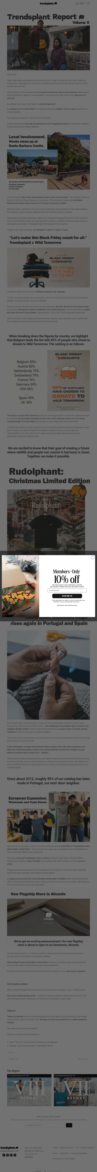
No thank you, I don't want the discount (67, 605)
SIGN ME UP (67, 596)
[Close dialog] (92, 557)
